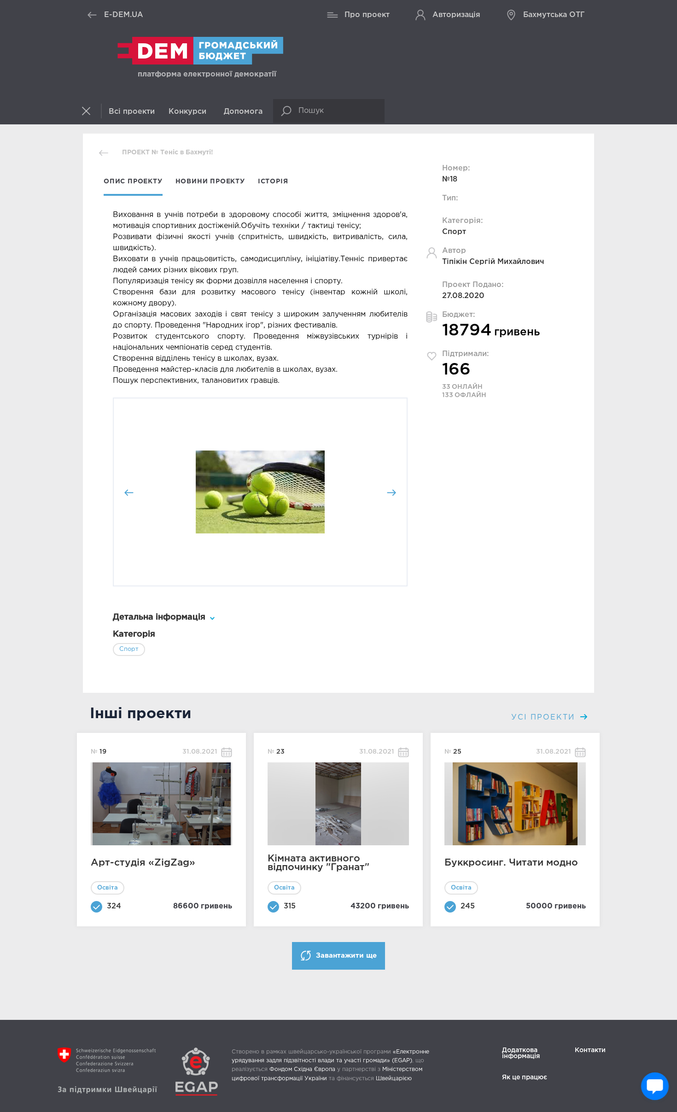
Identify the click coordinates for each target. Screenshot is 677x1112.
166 (456, 370)
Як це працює (524, 1077)
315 (290, 906)
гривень (216, 906)
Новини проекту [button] (210, 181)
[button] (91, 111)
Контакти (590, 1050)
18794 (467, 330)
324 (114, 906)
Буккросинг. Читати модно (511, 863)
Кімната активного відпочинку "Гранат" (318, 863)
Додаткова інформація (521, 1053)
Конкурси (187, 111)
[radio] (133, 573)
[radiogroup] (260, 573)
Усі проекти (544, 717)
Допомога (243, 111)
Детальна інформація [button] (159, 617)
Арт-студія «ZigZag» (143, 863)
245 (468, 906)
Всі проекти (132, 111)
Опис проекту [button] (133, 181)
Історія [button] (273, 181)
